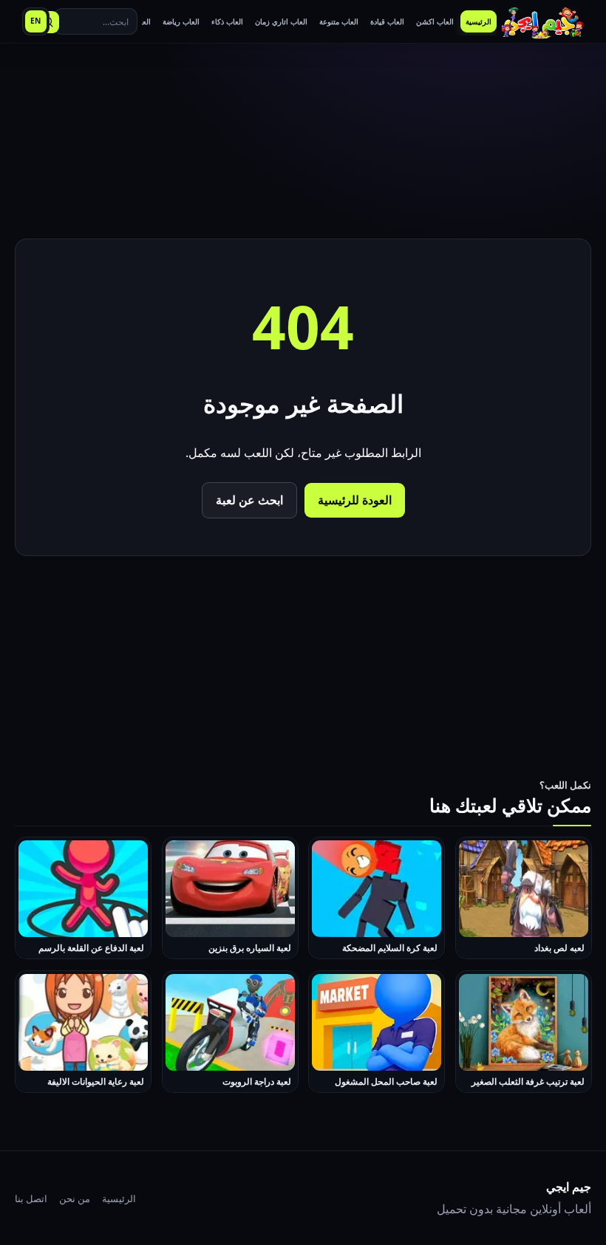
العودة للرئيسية (355, 500)
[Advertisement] (303, 143)
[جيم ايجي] (542, 22)
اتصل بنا (31, 1198)
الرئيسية (119, 1198)
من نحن (74, 1198)
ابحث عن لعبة (249, 500)
